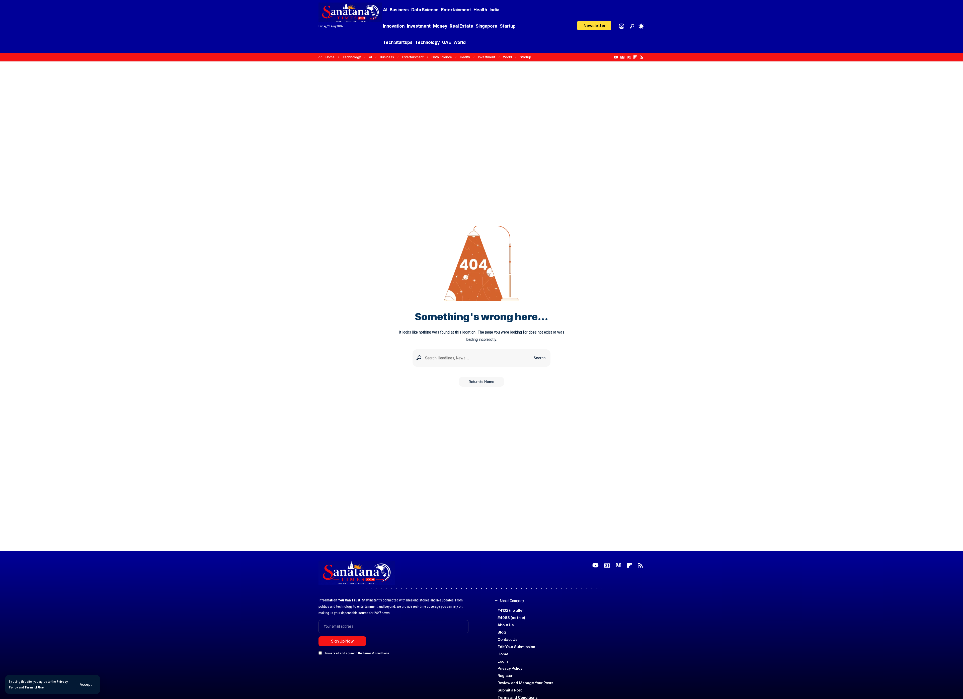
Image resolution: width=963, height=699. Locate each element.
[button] (86, 684)
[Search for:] (475, 358)
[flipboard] (635, 57)
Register (505, 675)
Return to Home (481, 381)
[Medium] (629, 57)
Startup (525, 57)
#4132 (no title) (511, 610)
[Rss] (641, 57)
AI (370, 57)
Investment (486, 57)
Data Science (442, 57)
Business (387, 57)
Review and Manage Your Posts (525, 682)
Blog (502, 632)
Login (503, 661)
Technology (352, 57)
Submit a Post (510, 690)
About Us (506, 625)
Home (330, 57)
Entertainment (413, 57)
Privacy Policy (510, 668)
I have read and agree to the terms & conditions (356, 653)
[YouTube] (615, 57)
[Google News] (622, 57)
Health (465, 57)
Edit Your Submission (516, 646)
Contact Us (507, 639)
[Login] (621, 26)
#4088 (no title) (511, 617)
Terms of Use (34, 687)
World (507, 57)
